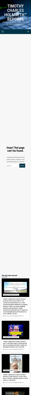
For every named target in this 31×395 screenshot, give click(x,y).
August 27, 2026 (18, 349)
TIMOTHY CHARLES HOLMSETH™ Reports (15, 13)
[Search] (28, 31)
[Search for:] (12, 166)
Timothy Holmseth (8, 316)
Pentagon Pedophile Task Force (11, 294)
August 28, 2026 (18, 316)
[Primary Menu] (5, 31)
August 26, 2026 (18, 382)
